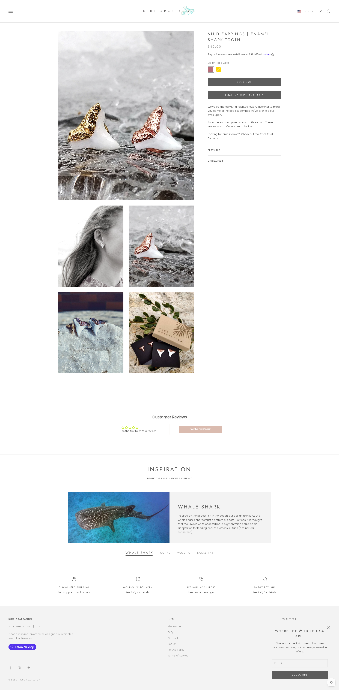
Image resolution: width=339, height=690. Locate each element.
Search (172, 644)
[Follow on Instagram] (19, 668)
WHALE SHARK (199, 506)
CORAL (165, 552)
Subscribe (300, 674)
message (207, 592)
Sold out (244, 82)
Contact (173, 638)
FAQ (133, 592)
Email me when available (244, 95)
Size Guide (174, 626)
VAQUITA (183, 552)
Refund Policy (176, 650)
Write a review (200, 429)
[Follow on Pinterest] (28, 668)
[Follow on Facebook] (10, 668)
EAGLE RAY (205, 552)
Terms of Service (178, 655)
